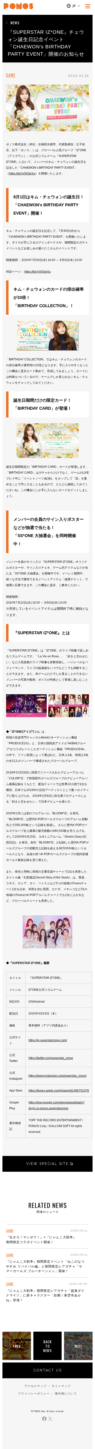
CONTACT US (47, 1370)
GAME (10, 75)
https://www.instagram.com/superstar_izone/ (57, 1075)
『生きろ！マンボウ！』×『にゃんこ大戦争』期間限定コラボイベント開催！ (41, 1239)
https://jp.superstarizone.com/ (47, 1040)
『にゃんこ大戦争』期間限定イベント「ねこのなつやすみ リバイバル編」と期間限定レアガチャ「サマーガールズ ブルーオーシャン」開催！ (45, 1266)
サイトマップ (61, 1386)
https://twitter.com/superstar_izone (50, 1058)
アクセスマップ (35, 1386)
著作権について (66, 1393)
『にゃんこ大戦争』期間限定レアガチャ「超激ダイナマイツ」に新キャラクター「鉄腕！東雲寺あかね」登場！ (45, 1295)
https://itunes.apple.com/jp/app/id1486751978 (58, 1090)
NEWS (14, 22)
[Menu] (87, 6)
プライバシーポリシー (34, 1393)
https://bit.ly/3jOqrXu (22, 173)
